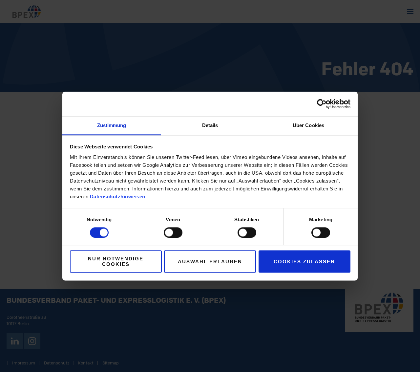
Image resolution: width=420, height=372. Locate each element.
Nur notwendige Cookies (115, 261)
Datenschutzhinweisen (117, 196)
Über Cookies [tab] (308, 125)
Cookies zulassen (304, 261)
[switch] (173, 232)
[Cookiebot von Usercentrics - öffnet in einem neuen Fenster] (321, 104)
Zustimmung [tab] (111, 125)
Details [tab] (210, 125)
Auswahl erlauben (210, 261)
